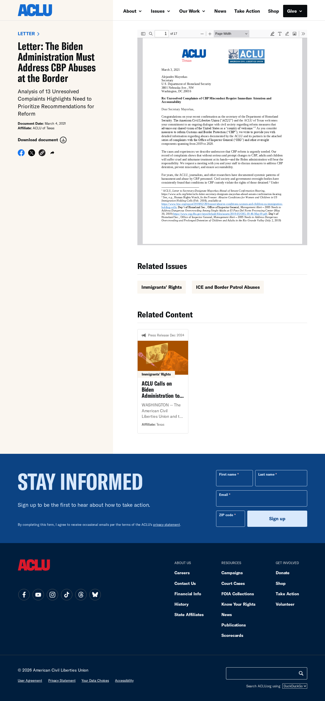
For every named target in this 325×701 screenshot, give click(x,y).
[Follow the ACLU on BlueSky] (95, 594)
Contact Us (185, 583)
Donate (282, 572)
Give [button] (292, 11)
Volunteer (285, 604)
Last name (266, 474)
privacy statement (166, 525)
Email (223, 495)
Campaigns (232, 572)
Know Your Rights (238, 604)
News (220, 11)
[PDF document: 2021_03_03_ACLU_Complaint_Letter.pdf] (222, 137)
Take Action (247, 11)
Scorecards (232, 635)
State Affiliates (189, 614)
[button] (42, 153)
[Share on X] (31, 154)
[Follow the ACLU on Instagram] (52, 594)
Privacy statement (62, 680)
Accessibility (124, 680)
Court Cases (233, 583)
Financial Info (187, 593)
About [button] (130, 11)
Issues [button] (158, 11)
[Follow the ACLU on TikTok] (66, 594)
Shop (273, 11)
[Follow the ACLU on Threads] (81, 594)
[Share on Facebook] (21, 154)
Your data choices (95, 680)
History (181, 604)
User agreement (30, 680)
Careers (181, 572)
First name (227, 474)
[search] (301, 673)
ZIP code (226, 515)
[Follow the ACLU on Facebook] (24, 594)
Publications (233, 624)
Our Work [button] (190, 11)
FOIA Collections (237, 593)
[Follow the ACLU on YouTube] (38, 594)
